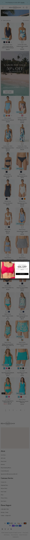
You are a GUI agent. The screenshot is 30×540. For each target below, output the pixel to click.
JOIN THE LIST (22, 273)
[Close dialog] (28, 262)
